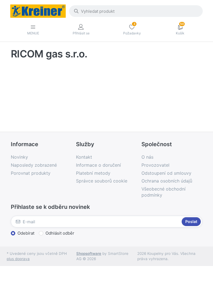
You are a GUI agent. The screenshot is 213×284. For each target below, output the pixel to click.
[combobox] (136, 11)
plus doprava (18, 259)
